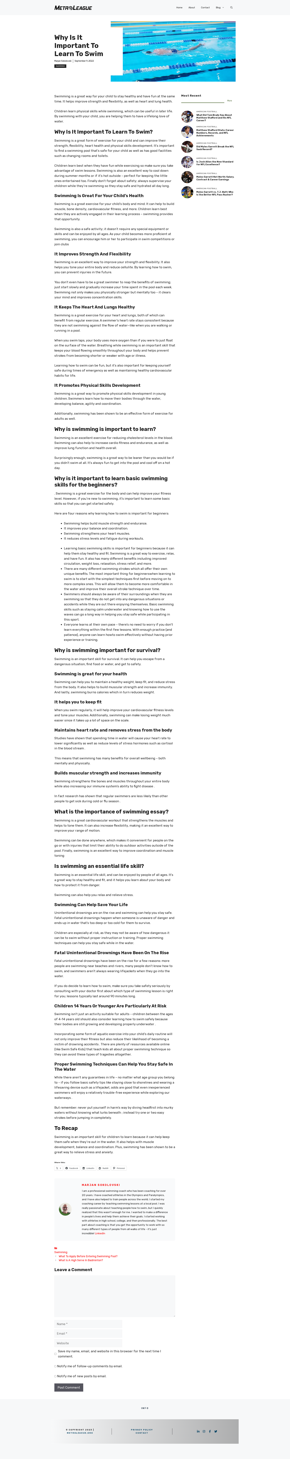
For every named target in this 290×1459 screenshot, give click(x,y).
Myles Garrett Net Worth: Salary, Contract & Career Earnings (215, 178)
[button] (231, 7)
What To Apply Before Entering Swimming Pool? (88, 1256)
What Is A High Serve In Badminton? (81, 1260)
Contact (205, 7)
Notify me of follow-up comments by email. (89, 1366)
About (191, 7)
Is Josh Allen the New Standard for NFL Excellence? (214, 163)
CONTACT (142, 1433)
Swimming (60, 66)
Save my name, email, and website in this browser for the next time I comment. (109, 1353)
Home (179, 7)
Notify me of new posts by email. (81, 1376)
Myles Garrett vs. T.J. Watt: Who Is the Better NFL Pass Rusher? (214, 193)
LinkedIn (100, 1233)
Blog (218, 7)
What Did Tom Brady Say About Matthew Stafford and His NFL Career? (214, 118)
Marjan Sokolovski (62, 61)
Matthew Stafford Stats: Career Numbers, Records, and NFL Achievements (215, 133)
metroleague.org (80, 1433)
